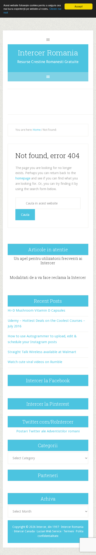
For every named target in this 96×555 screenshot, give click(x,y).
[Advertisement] (52, 100)
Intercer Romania (48, 52)
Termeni (68, 531)
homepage (22, 178)
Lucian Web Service (49, 531)
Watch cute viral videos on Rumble (35, 362)
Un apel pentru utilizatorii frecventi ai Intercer (48, 260)
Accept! (79, 6)
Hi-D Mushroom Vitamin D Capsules (36, 310)
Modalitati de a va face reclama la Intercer (48, 277)
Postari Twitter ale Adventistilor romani (48, 431)
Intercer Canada (24, 531)
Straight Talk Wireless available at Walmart (42, 352)
